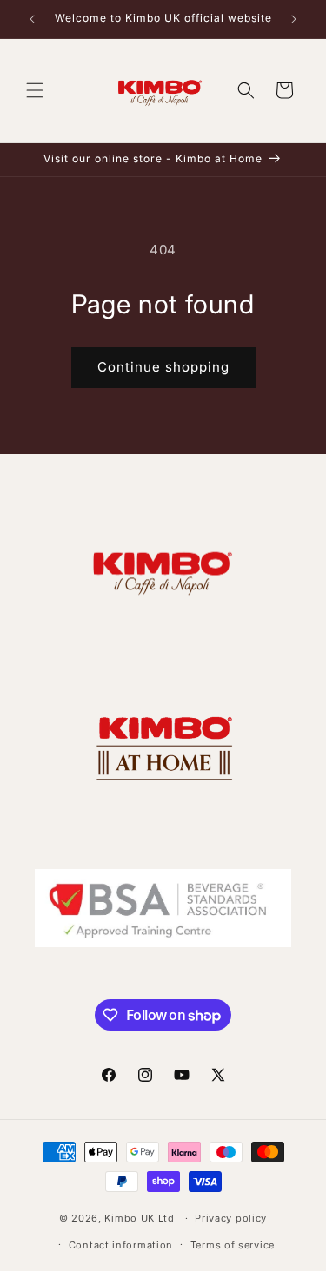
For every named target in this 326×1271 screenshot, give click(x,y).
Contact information (121, 1245)
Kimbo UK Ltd (139, 1218)
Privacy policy (231, 1218)
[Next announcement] (294, 19)
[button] (35, 90)
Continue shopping (163, 367)
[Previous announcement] (32, 19)
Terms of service (232, 1245)
